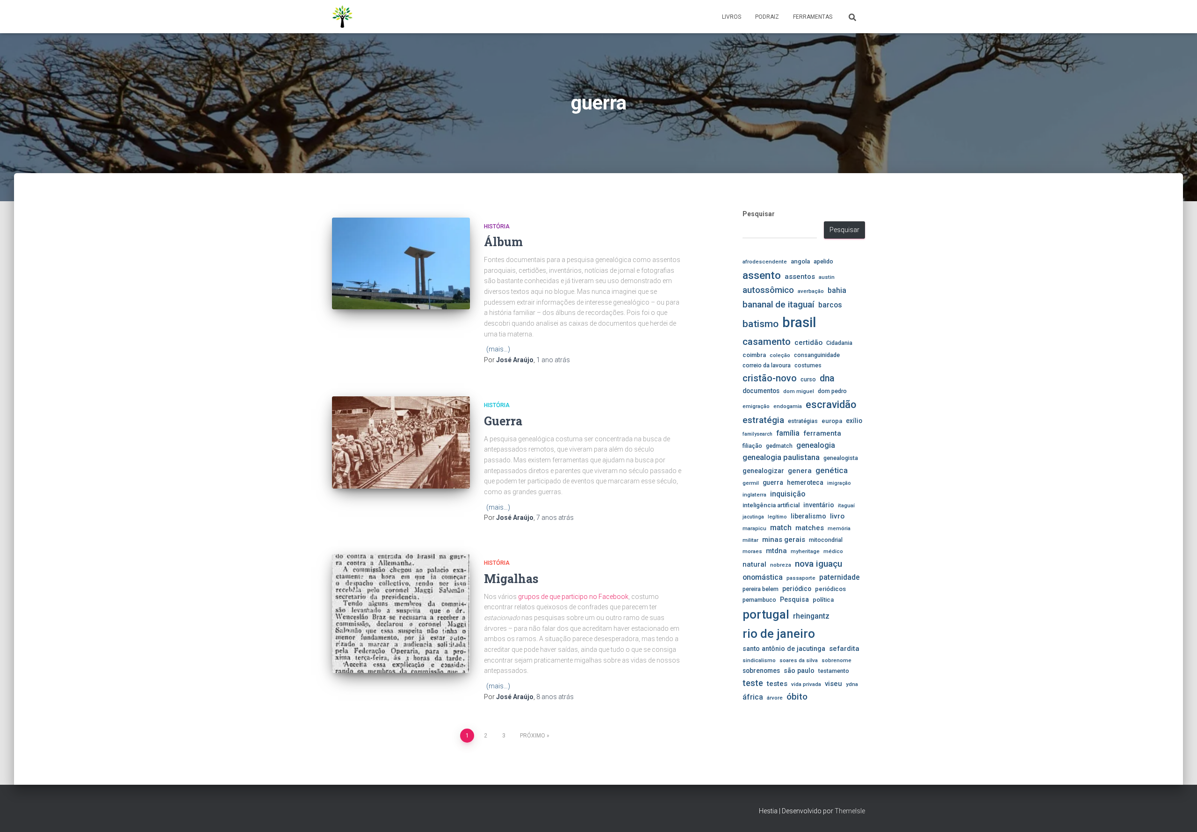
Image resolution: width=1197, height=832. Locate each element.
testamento (833, 670)
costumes (808, 365)
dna (827, 378)
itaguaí (846, 505)
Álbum (503, 241)
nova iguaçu (818, 563)
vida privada (806, 684)
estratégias (803, 420)
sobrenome (836, 660)
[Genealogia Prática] (343, 17)
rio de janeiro (779, 634)
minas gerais (783, 539)
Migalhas (511, 578)
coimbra (754, 354)
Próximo (532, 735)
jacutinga (753, 517)
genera (800, 471)
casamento (767, 341)
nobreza (780, 565)
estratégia (763, 420)
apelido (823, 261)
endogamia (787, 406)
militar (750, 540)
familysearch (757, 434)
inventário (818, 505)
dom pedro (832, 390)
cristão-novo (770, 378)
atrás (553, 360)
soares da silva (798, 660)
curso (808, 379)
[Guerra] (401, 442)
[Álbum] (401, 264)
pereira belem (761, 588)
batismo (761, 323)
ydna (852, 684)
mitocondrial (826, 539)
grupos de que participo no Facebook (573, 596)
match (781, 528)
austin (827, 277)
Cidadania (839, 342)
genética (831, 470)
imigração (839, 483)
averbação (811, 291)
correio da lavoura (767, 365)
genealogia (815, 445)
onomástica (763, 577)
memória (839, 528)
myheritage (805, 551)
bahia (837, 290)
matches (809, 528)
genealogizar (763, 470)
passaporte (800, 578)
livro (837, 516)
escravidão (831, 404)
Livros (731, 17)
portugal (766, 614)
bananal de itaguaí (779, 304)
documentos (761, 390)
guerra (773, 482)
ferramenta (822, 433)
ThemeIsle (850, 811)
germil (751, 483)
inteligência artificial (771, 505)
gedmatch (779, 445)
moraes (752, 551)
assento (762, 275)
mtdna (776, 551)
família (788, 433)
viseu (833, 683)
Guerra (503, 421)
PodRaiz (767, 17)
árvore (775, 697)
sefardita (844, 648)
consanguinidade (817, 354)
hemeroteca (805, 482)
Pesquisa (794, 599)
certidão (808, 342)
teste (753, 683)
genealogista (840, 457)
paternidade (839, 577)
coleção (780, 355)
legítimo (777, 517)
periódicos (830, 588)
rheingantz (811, 616)
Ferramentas (812, 17)
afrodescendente (765, 261)
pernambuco (759, 599)
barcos (830, 305)
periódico (796, 588)
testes (777, 683)
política (823, 599)
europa (832, 420)
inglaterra (754, 494)
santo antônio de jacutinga (784, 648)
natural (754, 564)
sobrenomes (761, 670)
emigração (756, 406)
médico (833, 551)
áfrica (753, 697)
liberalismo (808, 516)
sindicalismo (759, 660)
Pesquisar (759, 214)
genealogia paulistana (781, 457)
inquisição (787, 493)
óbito (797, 696)
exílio (854, 420)
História (497, 226)
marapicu (754, 528)
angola (800, 261)
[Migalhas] (401, 613)
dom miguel (798, 391)
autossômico (768, 290)
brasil (799, 322)
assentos (800, 276)
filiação (752, 445)
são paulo (799, 670)
